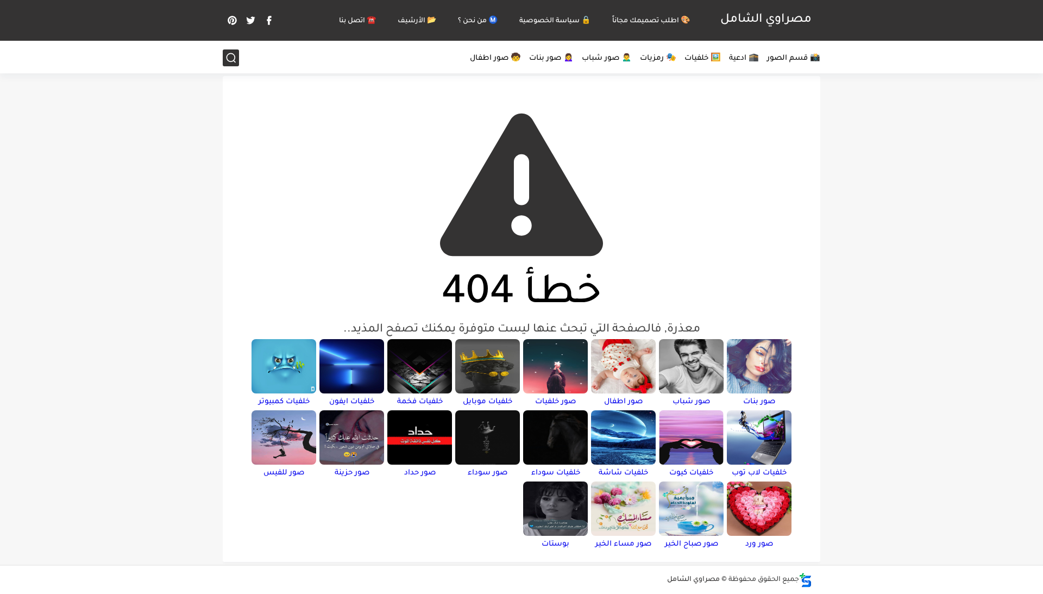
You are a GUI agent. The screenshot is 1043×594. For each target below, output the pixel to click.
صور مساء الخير (623, 544)
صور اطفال (623, 402)
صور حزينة (352, 473)
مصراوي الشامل (766, 20)
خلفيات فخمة (420, 402)
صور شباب (691, 402)
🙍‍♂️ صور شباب (607, 58)
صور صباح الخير (691, 544)
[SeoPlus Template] (805, 580)
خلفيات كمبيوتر (284, 402)
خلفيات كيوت (691, 473)
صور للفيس (283, 473)
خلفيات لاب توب (759, 473)
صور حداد (420, 473)
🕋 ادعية (744, 58)
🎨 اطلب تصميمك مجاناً (651, 21)
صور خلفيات (555, 402)
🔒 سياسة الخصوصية (554, 21)
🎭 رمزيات (658, 58)
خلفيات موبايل (487, 402)
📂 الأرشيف (417, 21)
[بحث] (231, 57)
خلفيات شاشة (623, 473)
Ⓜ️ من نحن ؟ (478, 21)
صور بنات (759, 402)
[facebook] (268, 20)
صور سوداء (487, 473)
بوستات (555, 544)
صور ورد (759, 544)
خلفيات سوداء (555, 473)
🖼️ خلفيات (702, 58)
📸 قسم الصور (793, 58)
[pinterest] (231, 20)
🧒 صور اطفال (495, 58)
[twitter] (250, 20)
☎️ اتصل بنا (357, 21)
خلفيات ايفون (351, 402)
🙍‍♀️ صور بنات (551, 58)
